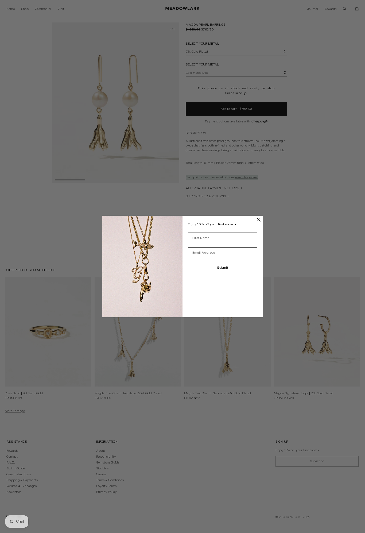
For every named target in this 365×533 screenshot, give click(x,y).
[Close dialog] (259, 220)
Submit (222, 267)
